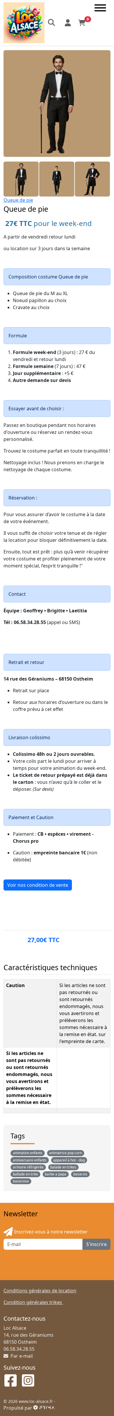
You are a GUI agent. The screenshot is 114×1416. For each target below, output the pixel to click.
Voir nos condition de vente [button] (37, 885)
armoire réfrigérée (28, 1167)
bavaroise (21, 1181)
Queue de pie (18, 200)
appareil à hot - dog (69, 1160)
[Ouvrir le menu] (100, 22)
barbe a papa (55, 1174)
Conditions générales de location (40, 1290)
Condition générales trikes (33, 1302)
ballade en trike (25, 1174)
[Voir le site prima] (44, 1408)
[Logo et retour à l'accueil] (24, 22)
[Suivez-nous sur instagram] (28, 1381)
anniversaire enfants (29, 1160)
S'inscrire (96, 1244)
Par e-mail (21, 1356)
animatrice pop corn (65, 1152)
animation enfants (27, 1152)
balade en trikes (63, 1167)
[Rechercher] (52, 22)
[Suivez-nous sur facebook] (11, 1381)
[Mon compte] (68, 23)
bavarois (80, 1174)
